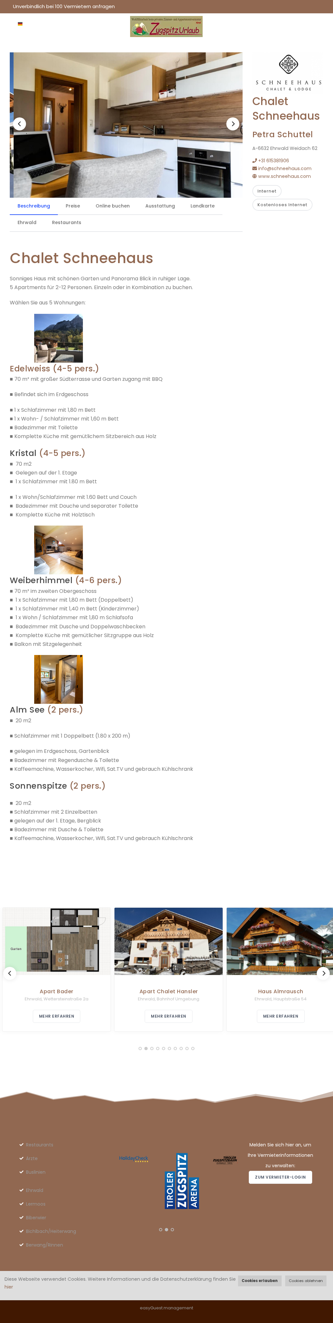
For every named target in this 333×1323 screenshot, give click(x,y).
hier (9, 1287)
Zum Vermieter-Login (280, 1177)
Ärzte (32, 1158)
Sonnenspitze (38, 786)
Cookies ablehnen (306, 1280)
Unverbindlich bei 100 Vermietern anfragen (64, 6)
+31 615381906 (273, 160)
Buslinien (36, 1172)
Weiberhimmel (41, 580)
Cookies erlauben (260, 1280)
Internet (267, 191)
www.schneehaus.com (284, 176)
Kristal (23, 453)
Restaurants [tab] (66, 222)
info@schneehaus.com (284, 168)
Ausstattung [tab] (160, 206)
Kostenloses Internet (282, 205)
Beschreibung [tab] (34, 206)
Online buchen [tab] (113, 206)
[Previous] (19, 123)
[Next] (232, 123)
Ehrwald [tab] (27, 222)
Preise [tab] (73, 206)
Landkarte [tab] (203, 206)
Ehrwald (34, 1190)
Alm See (27, 709)
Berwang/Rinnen (44, 1245)
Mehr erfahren (54, 1016)
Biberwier (36, 1217)
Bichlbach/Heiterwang (51, 1231)
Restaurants (39, 1145)
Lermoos (36, 1204)
